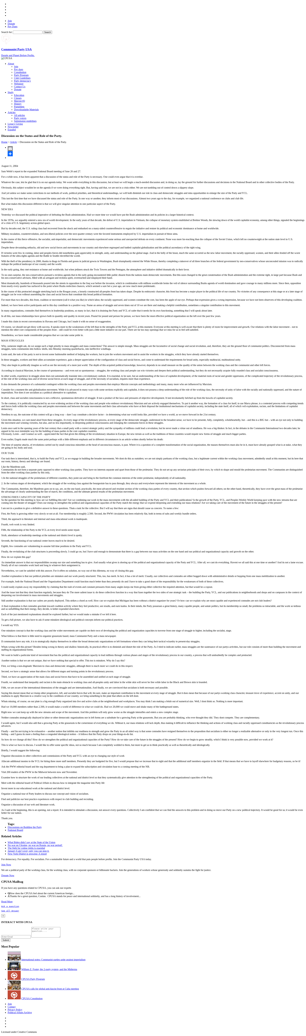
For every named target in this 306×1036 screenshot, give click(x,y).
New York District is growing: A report (27, 853)
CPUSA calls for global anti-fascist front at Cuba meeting (50, 988)
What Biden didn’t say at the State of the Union (31, 842)
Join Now (6, 864)
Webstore (18, 83)
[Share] (156, 153)
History (18, 103)
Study (11, 92)
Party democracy (22, 81)
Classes (18, 98)
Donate (11, 23)
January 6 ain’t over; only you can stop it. (28, 851)
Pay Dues (12, 26)
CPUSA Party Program (33, 979)
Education (19, 95)
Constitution (20, 72)
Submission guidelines (25, 121)
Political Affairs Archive (20, 1012)
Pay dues (18, 69)
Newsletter (13, 126)
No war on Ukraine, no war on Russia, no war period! (35, 845)
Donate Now (7, 875)
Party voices (20, 118)
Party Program (21, 75)
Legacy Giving (15, 124)
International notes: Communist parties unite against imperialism (53, 959)
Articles (11, 112)
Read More (7, 901)
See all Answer (10, 911)
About (11, 63)
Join (10, 20)
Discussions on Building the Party (25, 827)
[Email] (156, 148)
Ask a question (10, 906)
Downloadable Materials (26, 109)
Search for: (6, 32)
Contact (11, 1006)
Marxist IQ (19, 101)
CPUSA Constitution (32, 998)
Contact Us (19, 86)
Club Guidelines (22, 78)
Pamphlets (19, 106)
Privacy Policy (15, 1009)
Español (12, 129)
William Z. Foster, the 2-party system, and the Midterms (49, 969)
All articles (19, 115)
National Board (15, 830)
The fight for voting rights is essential (26, 848)
